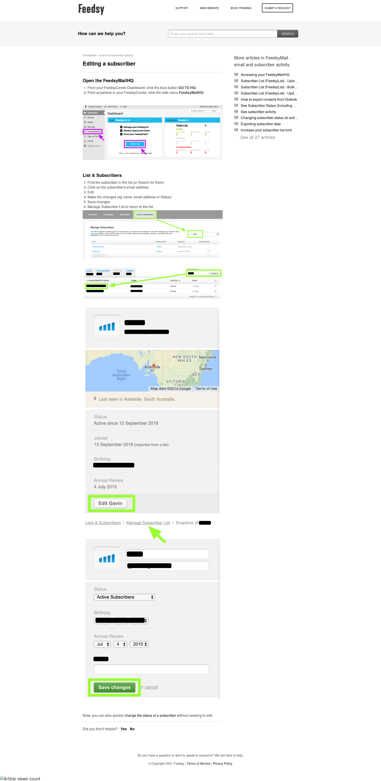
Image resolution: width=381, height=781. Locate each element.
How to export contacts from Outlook (269, 99)
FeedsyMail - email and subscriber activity (108, 55)
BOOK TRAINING (241, 8)
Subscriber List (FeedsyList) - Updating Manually (279, 93)
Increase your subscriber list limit (266, 129)
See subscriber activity (258, 111)
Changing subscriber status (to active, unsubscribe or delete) (288, 117)
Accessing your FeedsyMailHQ (265, 74)
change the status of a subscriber (150, 715)
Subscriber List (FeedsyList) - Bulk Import (273, 86)
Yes (124, 728)
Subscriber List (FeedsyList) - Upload (270, 80)
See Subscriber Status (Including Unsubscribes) (278, 105)
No (132, 728)
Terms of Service (198, 763)
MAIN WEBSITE (209, 8)
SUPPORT (182, 8)
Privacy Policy (222, 763)
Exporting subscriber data (261, 123)
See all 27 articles (257, 137)
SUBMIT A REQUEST (277, 8)
